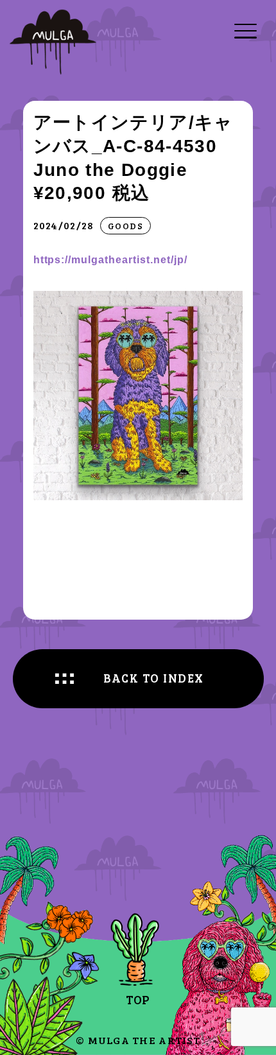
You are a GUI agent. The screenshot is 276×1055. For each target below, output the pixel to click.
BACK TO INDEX (153, 678)
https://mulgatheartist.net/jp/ (110, 259)
